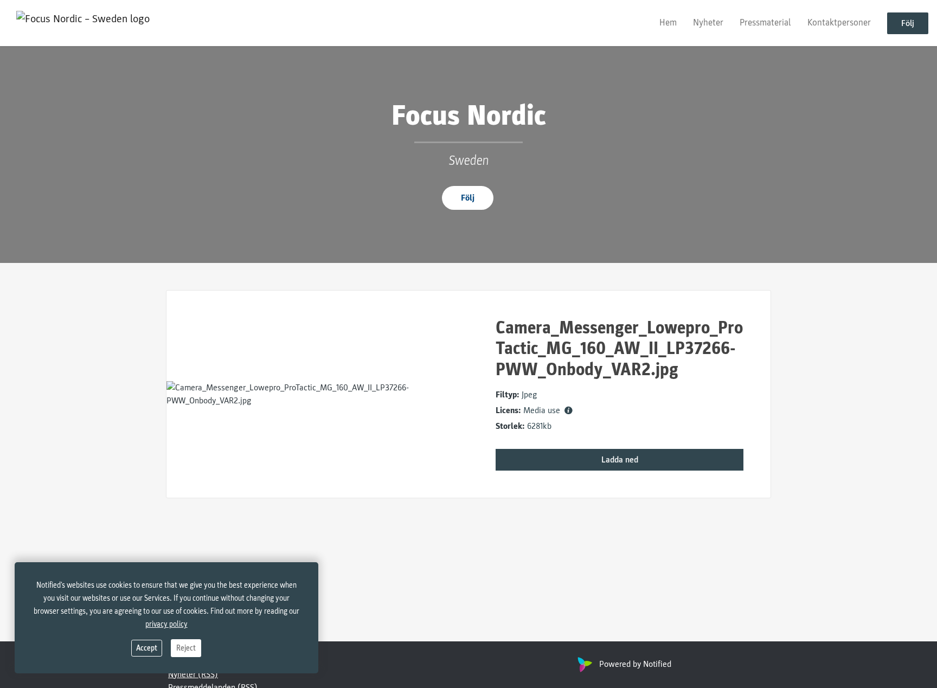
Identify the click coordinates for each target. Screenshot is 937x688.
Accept (146, 648)
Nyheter (708, 22)
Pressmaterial (765, 22)
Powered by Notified (635, 664)
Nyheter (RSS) (193, 674)
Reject (186, 648)
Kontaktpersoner (839, 22)
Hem (668, 22)
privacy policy (166, 624)
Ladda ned (619, 459)
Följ (907, 23)
